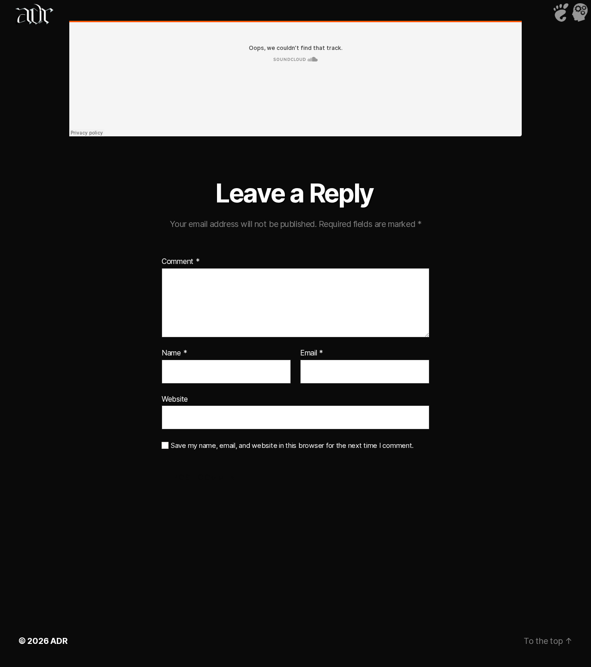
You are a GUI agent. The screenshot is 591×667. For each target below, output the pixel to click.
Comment (181, 261)
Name (174, 353)
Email (311, 353)
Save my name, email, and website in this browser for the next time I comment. (292, 445)
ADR (58, 641)
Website (175, 398)
